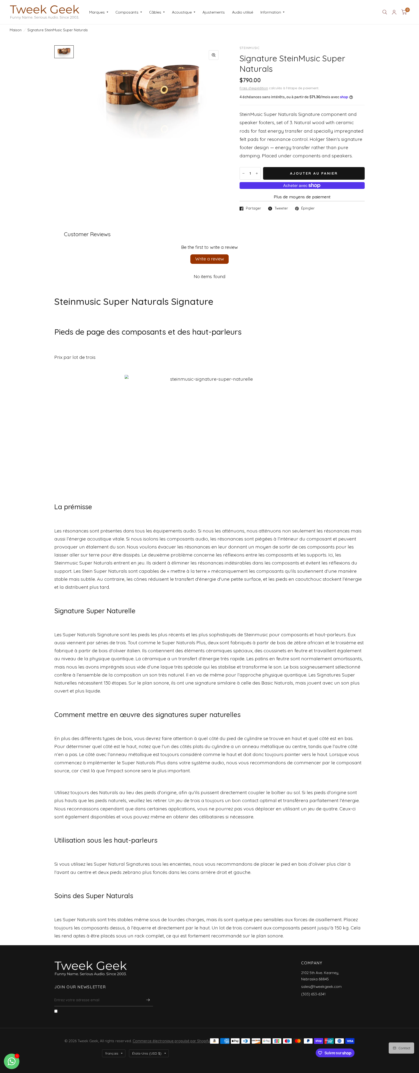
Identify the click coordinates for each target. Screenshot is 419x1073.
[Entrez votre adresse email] (148, 1000)
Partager (253, 208)
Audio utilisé (242, 12)
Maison (16, 30)
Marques (97, 12)
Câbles (155, 12)
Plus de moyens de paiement (302, 196)
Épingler (308, 208)
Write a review (209, 259)
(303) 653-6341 (313, 994)
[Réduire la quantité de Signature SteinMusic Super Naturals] (243, 173)
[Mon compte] (394, 12)
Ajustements (213, 12)
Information (270, 12)
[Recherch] (384, 12)
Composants (126, 12)
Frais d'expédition (254, 88)
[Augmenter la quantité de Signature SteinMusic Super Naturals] (256, 173)
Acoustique (182, 12)
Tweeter (281, 208)
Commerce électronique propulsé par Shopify (171, 1041)
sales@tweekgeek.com (321, 986)
